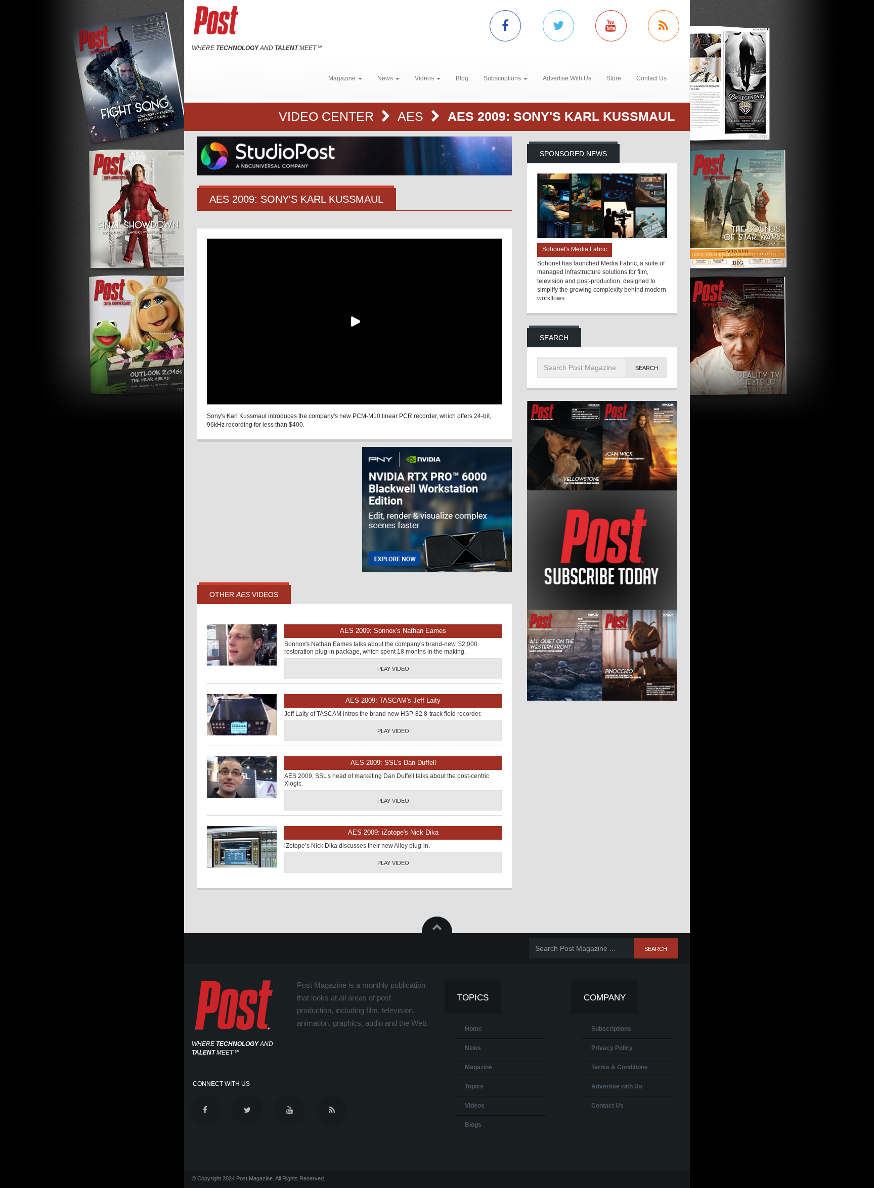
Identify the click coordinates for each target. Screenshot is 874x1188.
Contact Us (651, 78)
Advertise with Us (616, 1086)
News (473, 1048)
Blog (462, 78)
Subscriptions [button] (503, 78)
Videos (475, 1105)
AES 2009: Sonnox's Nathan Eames (393, 630)
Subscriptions (611, 1028)
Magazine (478, 1067)
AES (412, 116)
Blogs (473, 1124)
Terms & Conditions (619, 1067)
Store (613, 78)
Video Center (328, 116)
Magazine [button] (342, 78)
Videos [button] (425, 78)
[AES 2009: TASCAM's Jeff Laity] (242, 715)
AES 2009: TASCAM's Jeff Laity (393, 700)
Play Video (393, 669)
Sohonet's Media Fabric (574, 249)
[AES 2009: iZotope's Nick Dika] (242, 846)
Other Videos (243, 594)
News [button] (386, 78)
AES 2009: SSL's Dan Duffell (393, 762)
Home (473, 1028)
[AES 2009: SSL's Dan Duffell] (242, 777)
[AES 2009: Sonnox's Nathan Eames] (242, 645)
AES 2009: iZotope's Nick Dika (393, 832)
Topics (474, 1086)
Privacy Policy (612, 1048)
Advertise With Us (567, 78)
